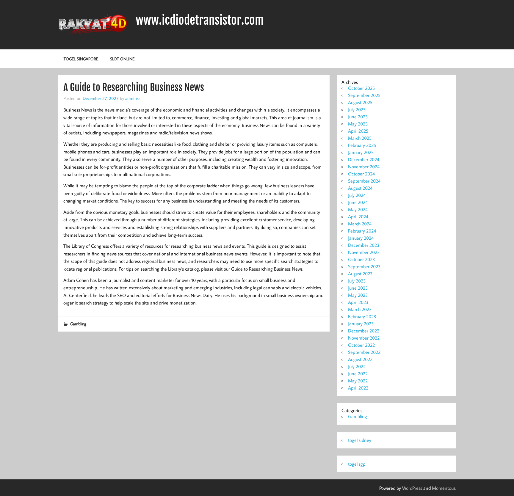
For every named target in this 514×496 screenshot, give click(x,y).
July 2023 (357, 281)
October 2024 (361, 174)
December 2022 (363, 331)
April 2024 (358, 216)
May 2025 (358, 124)
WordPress (412, 488)
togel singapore (81, 59)
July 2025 (357, 109)
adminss (132, 98)
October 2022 (361, 345)
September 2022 (364, 352)
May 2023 (358, 295)
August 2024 (360, 188)
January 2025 (361, 152)
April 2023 (358, 302)
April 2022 (358, 388)
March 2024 (360, 224)
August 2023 (360, 274)
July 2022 (357, 366)
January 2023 (361, 324)
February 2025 (362, 145)
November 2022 (364, 338)
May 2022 (358, 381)
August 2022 (360, 359)
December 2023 (364, 245)
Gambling (78, 324)
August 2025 (360, 102)
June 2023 (358, 288)
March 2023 (360, 309)
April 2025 (358, 131)
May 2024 (358, 209)
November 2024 (364, 166)
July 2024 (357, 195)
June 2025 (358, 117)
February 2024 (362, 231)
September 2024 (364, 181)
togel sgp (357, 464)
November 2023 (364, 252)
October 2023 (361, 259)
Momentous (443, 488)
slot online (122, 59)
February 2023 (362, 316)
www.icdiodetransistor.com (200, 20)
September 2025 (364, 95)
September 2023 (364, 266)
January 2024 (361, 238)
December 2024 (363, 159)
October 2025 (361, 88)
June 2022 (358, 373)
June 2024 (358, 202)
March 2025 (360, 138)
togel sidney (359, 440)
